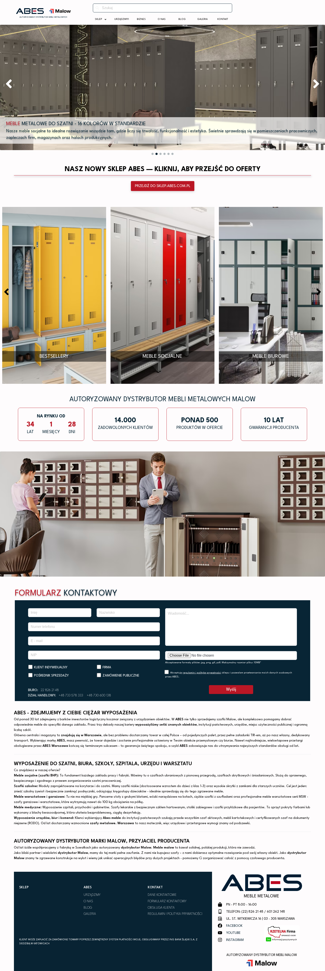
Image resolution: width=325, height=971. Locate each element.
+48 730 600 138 (99, 695)
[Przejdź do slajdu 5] (168, 154)
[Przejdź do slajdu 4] (164, 154)
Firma (107, 667)
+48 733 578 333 (71, 695)
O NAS (88, 901)
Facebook (234, 926)
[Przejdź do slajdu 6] (172, 154)
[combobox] (162, 8)
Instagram (235, 940)
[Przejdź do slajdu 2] (156, 154)
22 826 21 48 (50, 690)
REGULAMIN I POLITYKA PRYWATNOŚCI (175, 914)
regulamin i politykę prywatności (202, 673)
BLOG (88, 908)
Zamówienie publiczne (121, 675)
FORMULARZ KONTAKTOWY (167, 901)
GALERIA (90, 914)
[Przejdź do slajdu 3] (160, 154)
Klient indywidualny (50, 667)
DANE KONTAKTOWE (162, 895)
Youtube (233, 933)
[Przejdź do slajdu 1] (152, 154)
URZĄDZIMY (92, 895)
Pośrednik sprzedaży (51, 675)
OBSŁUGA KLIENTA (161, 908)
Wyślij (231, 690)
